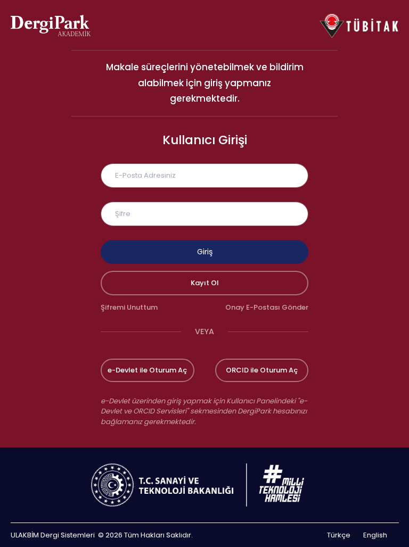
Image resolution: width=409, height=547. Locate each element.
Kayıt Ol (205, 283)
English (375, 535)
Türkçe (338, 535)
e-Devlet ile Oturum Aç (147, 370)
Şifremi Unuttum (129, 307)
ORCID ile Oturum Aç (262, 370)
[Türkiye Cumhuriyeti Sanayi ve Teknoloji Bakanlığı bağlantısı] (204, 484)
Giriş (204, 251)
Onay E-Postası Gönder (266, 307)
